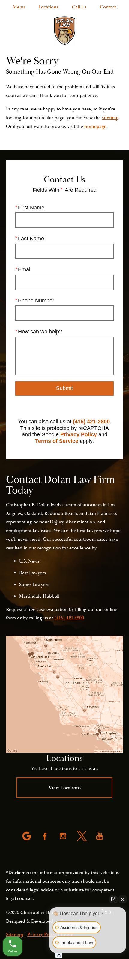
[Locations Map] (64, 694)
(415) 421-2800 (91, 422)
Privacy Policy (78, 434)
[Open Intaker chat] (59, 955)
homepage (95, 126)
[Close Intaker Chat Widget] (122, 899)
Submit (64, 388)
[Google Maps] (27, 836)
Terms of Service (56, 441)
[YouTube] (100, 836)
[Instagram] (63, 836)
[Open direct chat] (113, 899)
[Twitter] (81, 836)
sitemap (110, 118)
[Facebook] (45, 836)
